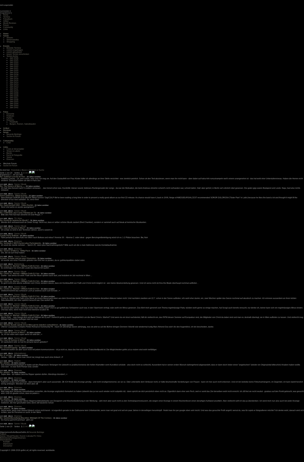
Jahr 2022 (14, 66)
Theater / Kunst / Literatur (23, 436)
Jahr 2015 (14, 81)
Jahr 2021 (14, 68)
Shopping (10, 42)
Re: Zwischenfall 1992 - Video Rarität (16, 205)
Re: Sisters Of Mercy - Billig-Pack (15, 251)
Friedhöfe (14, 122)
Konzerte (10, 114)
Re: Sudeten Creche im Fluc (12, 177)
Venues (9, 38)
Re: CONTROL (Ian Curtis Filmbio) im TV (18, 213)
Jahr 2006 (14, 99)
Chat (8, 143)
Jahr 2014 (14, 83)
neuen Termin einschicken (17, 54)
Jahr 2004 (14, 103)
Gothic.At (18, 6)
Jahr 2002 (14, 107)
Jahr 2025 (14, 60)
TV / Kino (18, 218)
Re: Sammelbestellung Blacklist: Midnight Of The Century (26, 418)
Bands (9, 153)
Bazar (24, 170)
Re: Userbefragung (8, 348)
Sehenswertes (12, 40)
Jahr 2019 (14, 72)
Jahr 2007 (14, 97)
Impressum (8, 444)
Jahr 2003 (14, 105)
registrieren (6, 13)
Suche (41, 170)
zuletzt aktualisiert (14, 52)
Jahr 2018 (14, 74)
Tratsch (17, 361)
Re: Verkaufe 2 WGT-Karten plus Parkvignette (20, 243)
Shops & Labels (13, 151)
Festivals (10, 116)
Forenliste (15, 170)
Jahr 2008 (14, 95)
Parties (9, 118)
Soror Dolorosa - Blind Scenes (13, 196)
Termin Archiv (12, 56)
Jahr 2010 (14, 91)
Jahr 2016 (14, 79)
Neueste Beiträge (14, 134)
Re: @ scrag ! (6, 355)
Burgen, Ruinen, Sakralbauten (23, 124)
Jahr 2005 (14, 101)
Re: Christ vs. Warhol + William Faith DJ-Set (19, 266)
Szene (9, 157)
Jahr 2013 (14, 85)
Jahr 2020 (14, 70)
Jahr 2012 (14, 87)
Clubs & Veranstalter (15, 149)
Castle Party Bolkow (9, 235)
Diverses (10, 120)
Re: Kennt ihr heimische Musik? (14, 220)
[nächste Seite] (30, 173)
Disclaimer (7, 446)
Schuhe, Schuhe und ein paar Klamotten (18, 258)
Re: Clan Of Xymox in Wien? (12, 228)
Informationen (20, 353)
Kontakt (6, 442)
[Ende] (33, 173)
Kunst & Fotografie (14, 155)
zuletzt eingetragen (14, 50)
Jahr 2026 (14, 58)
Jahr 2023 (14, 64)
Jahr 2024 (14, 62)
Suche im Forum (13, 136)
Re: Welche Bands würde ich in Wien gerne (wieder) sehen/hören (29, 325)
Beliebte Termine (13, 48)
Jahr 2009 (14, 93)
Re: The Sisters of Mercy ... (12, 186)
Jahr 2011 (14, 89)
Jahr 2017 (14, 77)
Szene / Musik (20, 184)
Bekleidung (19, 264)
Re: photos (5, 363)
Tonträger (14, 438)
